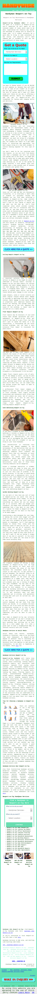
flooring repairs (24, 672)
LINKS (17, 10)
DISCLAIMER (32, 10)
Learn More (24, 992)
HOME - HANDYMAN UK (18, 961)
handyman (6, 95)
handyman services (12, 234)
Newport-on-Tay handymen (11, 658)
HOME (13, 10)
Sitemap (4, 970)
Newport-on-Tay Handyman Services (16, 796)
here (4, 793)
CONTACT (26, 10)
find (8, 769)
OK (33, 992)
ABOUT (21, 10)
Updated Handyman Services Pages (13, 971)
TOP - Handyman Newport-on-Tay (13, 945)
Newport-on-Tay (29, 221)
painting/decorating (24, 682)
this (17, 645)
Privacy (32, 975)
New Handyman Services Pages (21, 970)
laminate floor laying (19, 665)
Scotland (11, 691)
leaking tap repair (10, 672)
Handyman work (7, 221)
